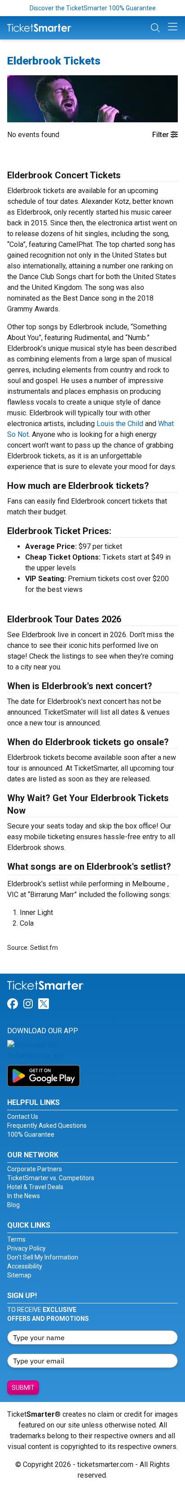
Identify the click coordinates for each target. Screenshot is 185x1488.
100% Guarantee (30, 1134)
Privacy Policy (26, 1248)
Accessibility (24, 1266)
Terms (16, 1239)
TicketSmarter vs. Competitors (50, 1178)
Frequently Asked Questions (47, 1125)
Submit (23, 1387)
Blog (13, 1204)
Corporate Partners (34, 1169)
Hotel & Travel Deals (35, 1186)
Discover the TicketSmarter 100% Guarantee (93, 8)
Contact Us (22, 1116)
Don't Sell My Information (42, 1257)
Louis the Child (120, 423)
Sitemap (19, 1275)
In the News (23, 1195)
